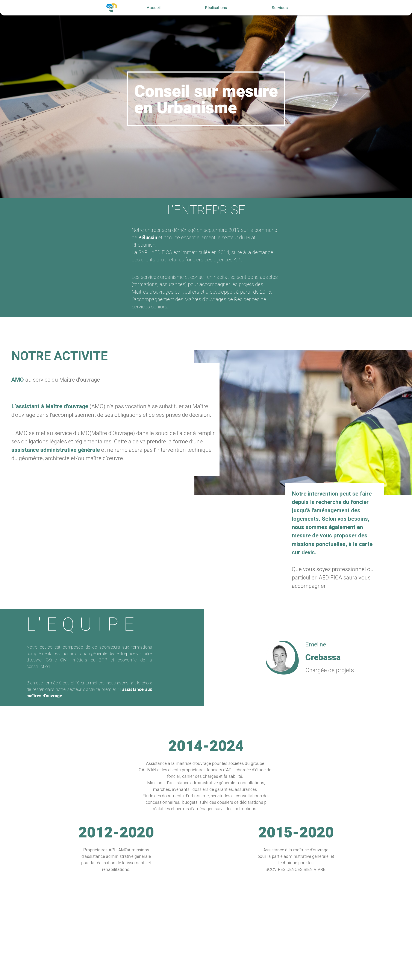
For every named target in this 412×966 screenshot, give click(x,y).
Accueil (154, 8)
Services (280, 8)
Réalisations (216, 8)
